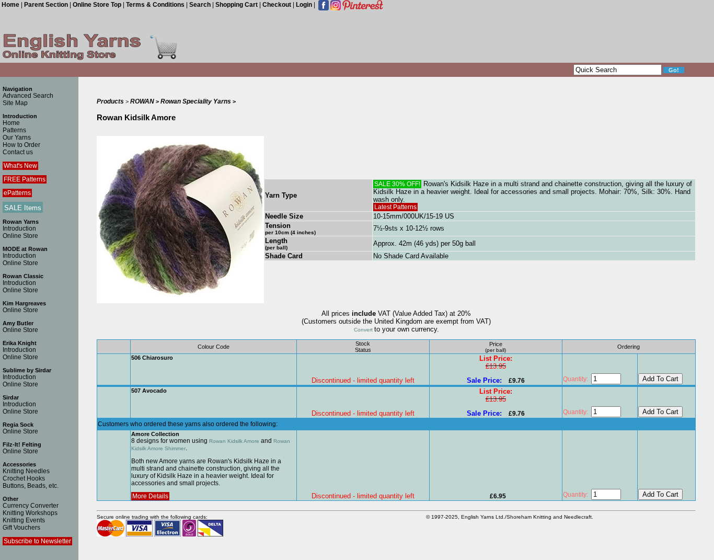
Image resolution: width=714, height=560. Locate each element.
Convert (364, 330)
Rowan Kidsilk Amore (234, 441)
